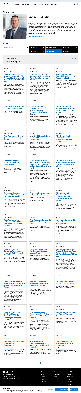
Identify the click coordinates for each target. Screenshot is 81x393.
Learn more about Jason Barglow (36, 36)
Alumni (42, 379)
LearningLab (54, 4)
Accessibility (69, 381)
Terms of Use (70, 371)
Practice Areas (25, 4)
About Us (43, 371)
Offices (42, 374)
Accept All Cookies (73, 389)
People (34, 4)
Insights (41, 4)
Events (46, 4)
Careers (43, 376)
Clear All (74, 58)
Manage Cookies (50, 389)
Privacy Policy (70, 374)
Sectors (17, 4)
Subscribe (43, 381)
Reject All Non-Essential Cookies (62, 389)
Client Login (69, 384)
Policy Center (70, 376)
